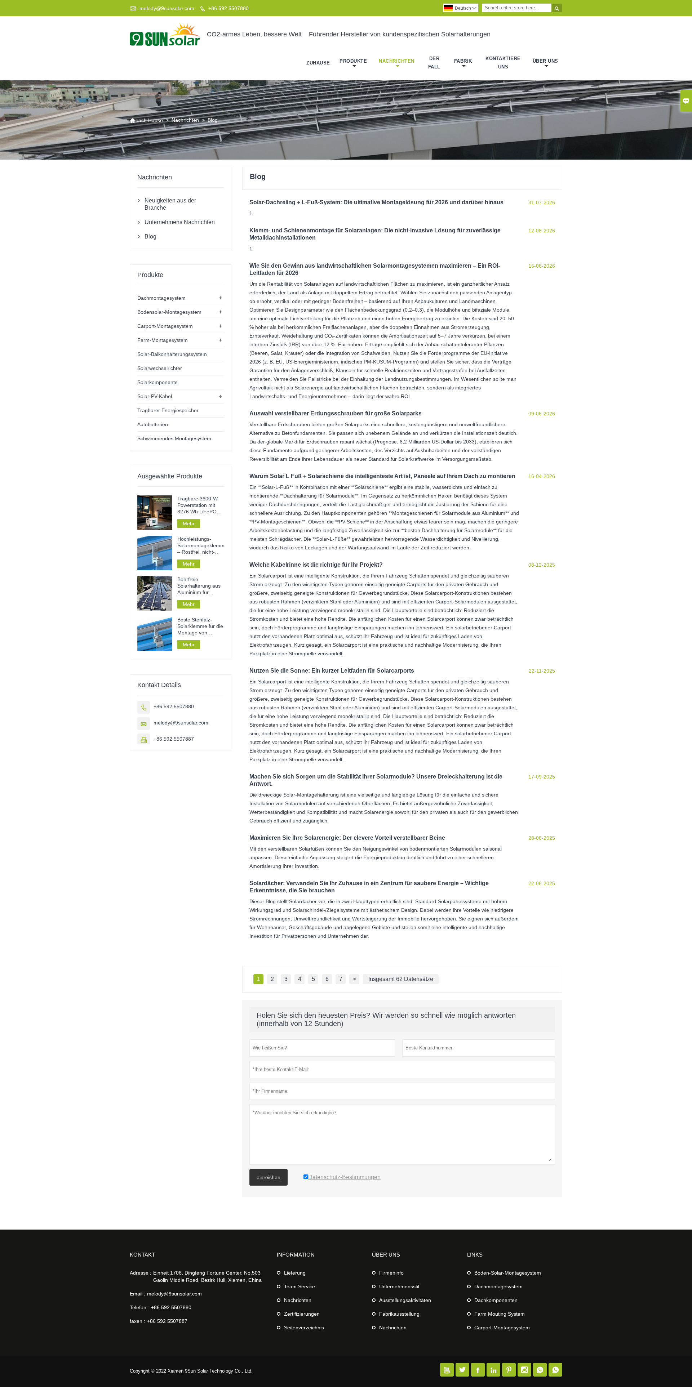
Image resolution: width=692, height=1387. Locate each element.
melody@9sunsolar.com (166, 8)
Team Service (299, 1286)
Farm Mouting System (499, 1314)
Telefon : (139, 1307)
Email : (137, 1294)
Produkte (353, 61)
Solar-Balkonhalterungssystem (172, 354)
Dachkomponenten (496, 1300)
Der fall (434, 63)
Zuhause (318, 63)
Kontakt (142, 1255)
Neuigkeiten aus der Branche (170, 204)
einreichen (268, 1177)
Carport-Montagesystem (165, 326)
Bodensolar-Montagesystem (169, 312)
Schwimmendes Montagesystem (174, 438)
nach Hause (146, 120)
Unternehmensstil (399, 1286)
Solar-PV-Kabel (154, 396)
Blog (150, 236)
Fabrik (463, 61)
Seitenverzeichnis (304, 1327)
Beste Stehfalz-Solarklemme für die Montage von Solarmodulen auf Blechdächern (200, 626)
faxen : (137, 1321)
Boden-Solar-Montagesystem (507, 1273)
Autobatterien (152, 424)
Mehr (189, 523)
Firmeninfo (391, 1273)
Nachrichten (396, 61)
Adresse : (140, 1273)
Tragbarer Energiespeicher (168, 410)
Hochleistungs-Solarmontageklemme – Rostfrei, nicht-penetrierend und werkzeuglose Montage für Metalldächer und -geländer (200, 545)
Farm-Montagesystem (162, 340)
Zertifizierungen (302, 1314)
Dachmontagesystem (161, 298)
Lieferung (295, 1273)
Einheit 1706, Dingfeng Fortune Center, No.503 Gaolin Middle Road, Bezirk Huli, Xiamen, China (207, 1276)
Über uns (545, 61)
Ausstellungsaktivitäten (405, 1300)
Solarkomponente (157, 382)
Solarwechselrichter (159, 368)
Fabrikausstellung (399, 1314)
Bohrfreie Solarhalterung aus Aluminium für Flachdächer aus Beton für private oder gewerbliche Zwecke (199, 586)
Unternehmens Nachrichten (180, 222)
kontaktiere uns (503, 63)
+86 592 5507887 (174, 739)
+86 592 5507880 (228, 8)
